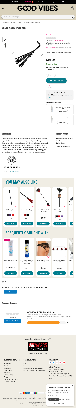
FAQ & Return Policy (11, 379)
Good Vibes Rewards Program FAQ (60, 376)
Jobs (50, 378)
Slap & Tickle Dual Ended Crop (43, 210)
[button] (2, 8)
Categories (5, 22)
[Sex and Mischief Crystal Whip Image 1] (27, 54)
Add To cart (57, 80)
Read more (59, 395)
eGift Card (7, 364)
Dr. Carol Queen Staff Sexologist (34, 370)
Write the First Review (59, 40)
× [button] (72, 386)
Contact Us (7, 368)
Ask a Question (50, 47)
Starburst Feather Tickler (59, 210)
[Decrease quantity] (47, 75)
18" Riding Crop (10, 210)
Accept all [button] (54, 399)
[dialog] (60, 395)
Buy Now (10, 224)
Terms (6, 377)
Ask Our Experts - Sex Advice (33, 368)
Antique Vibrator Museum (57, 369)
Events (25, 366)
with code (22, 2)
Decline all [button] (66, 399)
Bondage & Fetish (16, 22)
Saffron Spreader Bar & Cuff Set (59, 261)
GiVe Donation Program (56, 371)
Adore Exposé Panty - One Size (43, 261)
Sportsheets (14, 171)
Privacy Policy (8, 375)
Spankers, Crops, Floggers (32, 22)
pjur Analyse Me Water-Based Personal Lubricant (27, 262)
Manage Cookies (9, 381)
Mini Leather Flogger (27, 210)
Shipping (7, 372)
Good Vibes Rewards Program (59, 374)
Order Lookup (8, 370)
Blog (25, 364)
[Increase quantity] (54, 75)
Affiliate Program (54, 367)
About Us (7, 366)
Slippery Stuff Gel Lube (10, 260)
